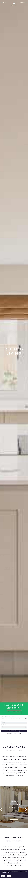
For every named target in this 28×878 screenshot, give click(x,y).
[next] (25, 809)
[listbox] (14, 807)
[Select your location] (26, 719)
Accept (9, 876)
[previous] (2, 809)
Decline (3, 876)
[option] (14, 807)
